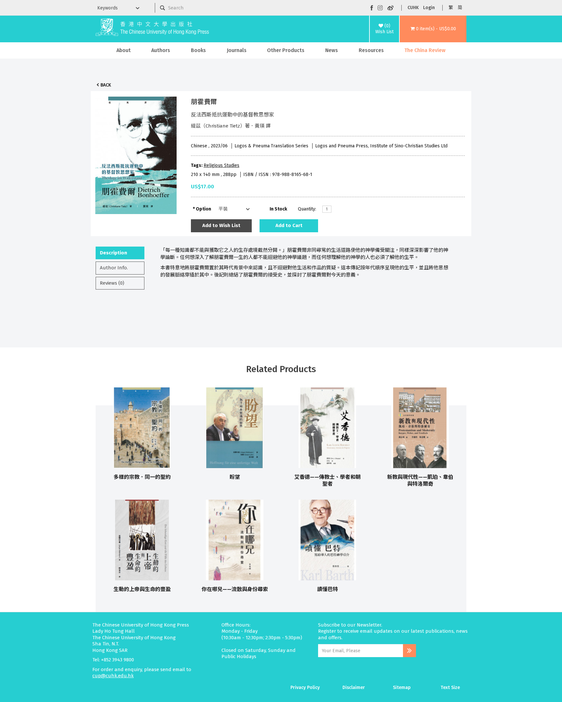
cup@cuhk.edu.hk (113, 676)
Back (105, 85)
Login (429, 7)
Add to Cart (288, 225)
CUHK (413, 7)
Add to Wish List (221, 225)
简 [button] (460, 7)
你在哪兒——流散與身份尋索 (235, 589)
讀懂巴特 (327, 589)
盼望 (235, 477)
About (123, 50)
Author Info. (114, 268)
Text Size (450, 687)
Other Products (285, 50)
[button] (433, 29)
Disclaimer (353, 687)
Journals (237, 50)
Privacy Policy (305, 687)
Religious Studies (221, 165)
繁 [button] (450, 7)
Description (113, 253)
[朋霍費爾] (136, 153)
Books (198, 50)
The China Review (425, 50)
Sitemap (402, 687)
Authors (160, 50)
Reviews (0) (112, 283)
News (331, 50)
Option (203, 209)
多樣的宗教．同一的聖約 (142, 477)
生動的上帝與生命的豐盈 (142, 589)
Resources (371, 50)
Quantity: (307, 209)
